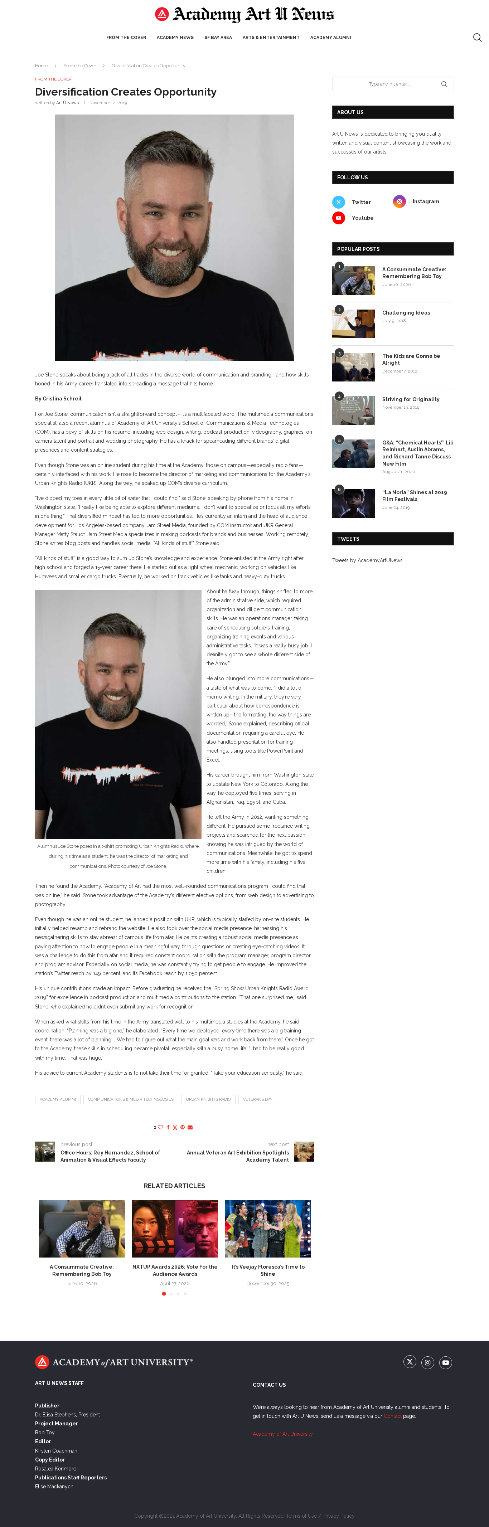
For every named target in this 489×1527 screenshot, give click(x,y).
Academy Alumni (330, 37)
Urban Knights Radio (208, 1099)
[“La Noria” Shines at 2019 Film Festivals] (353, 503)
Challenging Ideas (406, 313)
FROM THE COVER (126, 37)
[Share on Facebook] (168, 1127)
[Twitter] (411, 1363)
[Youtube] (445, 1363)
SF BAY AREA (218, 37)
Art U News (67, 102)
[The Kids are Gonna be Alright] (353, 367)
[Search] (477, 37)
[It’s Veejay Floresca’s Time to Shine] (268, 1229)
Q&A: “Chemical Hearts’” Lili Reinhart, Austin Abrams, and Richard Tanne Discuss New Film (418, 453)
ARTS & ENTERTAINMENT (271, 37)
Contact (393, 1416)
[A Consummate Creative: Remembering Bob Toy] (82, 1229)
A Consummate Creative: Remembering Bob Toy (414, 273)
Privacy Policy (339, 1516)
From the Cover (79, 65)
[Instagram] (428, 1363)
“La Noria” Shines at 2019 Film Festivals (414, 496)
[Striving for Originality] (353, 410)
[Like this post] (160, 1127)
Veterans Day (257, 1099)
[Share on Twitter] (175, 1127)
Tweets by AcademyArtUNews (367, 560)
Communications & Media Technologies (131, 1099)
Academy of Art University (283, 1434)
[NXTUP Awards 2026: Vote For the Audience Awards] (175, 1229)
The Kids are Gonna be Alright (411, 359)
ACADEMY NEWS (175, 37)
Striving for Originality (411, 399)
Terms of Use (301, 1516)
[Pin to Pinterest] (182, 1127)
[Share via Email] (190, 1127)
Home (41, 65)
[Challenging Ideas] (353, 324)
